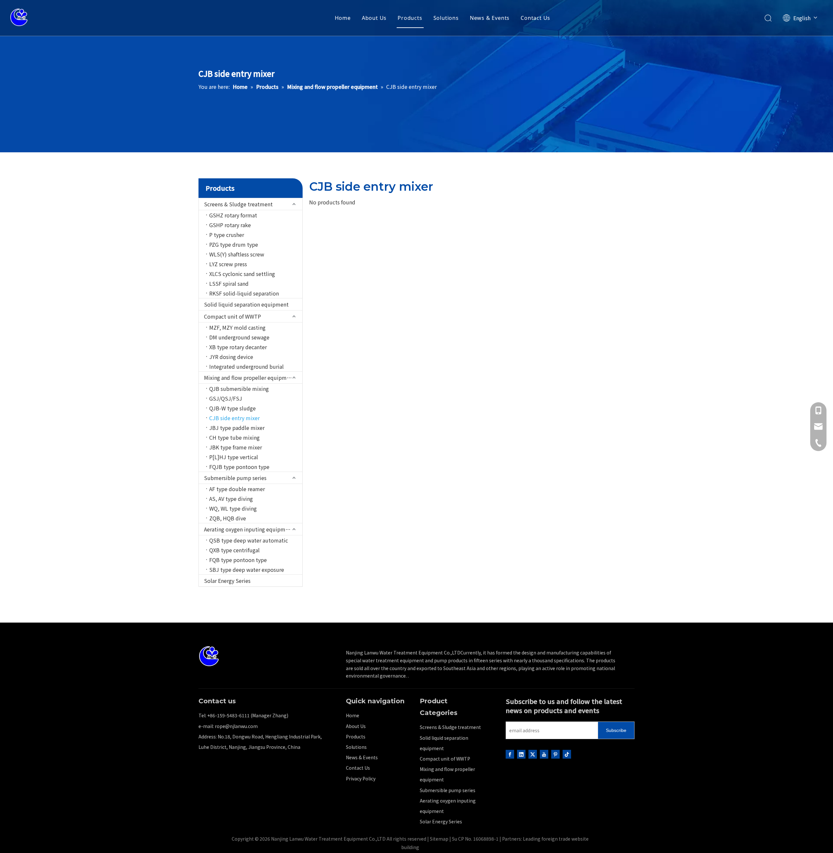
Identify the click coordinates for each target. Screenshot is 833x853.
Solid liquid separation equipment (246, 304)
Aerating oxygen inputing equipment (249, 529)
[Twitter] (532, 753)
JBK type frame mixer (235, 447)
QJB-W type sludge (232, 408)
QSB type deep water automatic (248, 540)
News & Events (490, 17)
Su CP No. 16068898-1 (475, 838)
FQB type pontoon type (238, 560)
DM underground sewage (239, 337)
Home (343, 17)
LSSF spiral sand (229, 283)
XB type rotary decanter (238, 347)
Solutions (446, 17)
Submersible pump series (235, 478)
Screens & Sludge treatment (238, 204)
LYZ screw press (228, 264)
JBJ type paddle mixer (237, 428)
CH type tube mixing (234, 437)
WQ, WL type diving (233, 508)
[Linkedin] (521, 753)
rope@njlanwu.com (236, 726)
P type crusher (226, 235)
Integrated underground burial (246, 366)
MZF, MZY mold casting (237, 327)
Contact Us (535, 17)
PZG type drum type (233, 244)
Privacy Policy (361, 778)
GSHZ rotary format (233, 215)
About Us (374, 17)
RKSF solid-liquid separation (244, 293)
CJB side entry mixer (234, 418)
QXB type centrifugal (234, 550)
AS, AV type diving (231, 498)
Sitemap (439, 838)
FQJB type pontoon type (239, 467)
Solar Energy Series (227, 581)
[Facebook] (510, 753)
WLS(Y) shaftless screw (236, 254)
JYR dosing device (231, 357)
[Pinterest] (555, 753)
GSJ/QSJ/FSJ (225, 398)
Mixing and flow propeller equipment (249, 377)
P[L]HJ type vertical (233, 457)
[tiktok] (567, 753)
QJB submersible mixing (239, 388)
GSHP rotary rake (230, 225)
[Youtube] (544, 753)
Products (410, 17)
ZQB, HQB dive (227, 518)
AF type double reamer (237, 489)
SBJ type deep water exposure (246, 569)
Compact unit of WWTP (232, 316)
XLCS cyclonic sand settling (242, 274)
